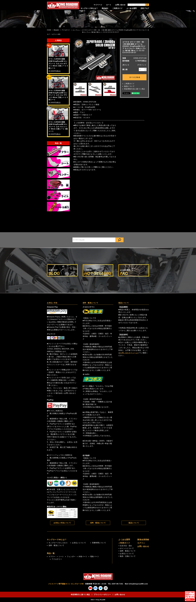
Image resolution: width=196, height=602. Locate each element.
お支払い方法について (62, 523)
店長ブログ (145, 8)
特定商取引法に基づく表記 (134, 89)
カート (108, 5)
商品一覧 (51, 553)
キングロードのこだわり (58, 543)
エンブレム (76, 30)
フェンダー (71, 556)
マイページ (98, 5)
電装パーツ (94, 556)
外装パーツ (83, 556)
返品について (129, 86)
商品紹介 (105, 8)
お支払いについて (79, 543)
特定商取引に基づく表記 (80, 594)
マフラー (52, 556)
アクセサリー (66, 30)
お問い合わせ (120, 5)
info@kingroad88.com (138, 584)
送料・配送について (98, 523)
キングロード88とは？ (89, 8)
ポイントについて (127, 548)
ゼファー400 (56, 34)
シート (61, 556)
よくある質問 (131, 8)
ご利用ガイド (117, 8)
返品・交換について (128, 556)
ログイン (141, 543)
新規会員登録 (143, 540)
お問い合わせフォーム (129, 353)
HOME (49, 30)
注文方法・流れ (126, 546)
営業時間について (99, 543)
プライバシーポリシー (102, 594)
